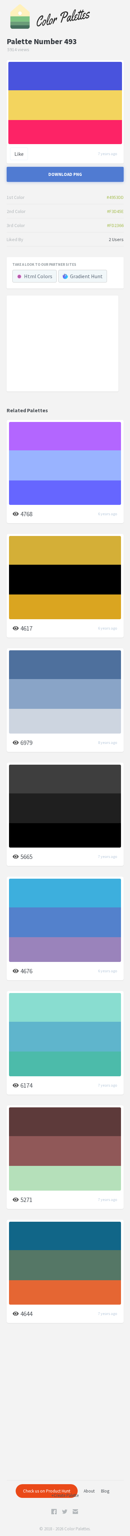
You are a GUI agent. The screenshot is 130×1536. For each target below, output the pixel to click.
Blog (105, 1491)
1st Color (16, 197)
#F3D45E (115, 211)
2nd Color (16, 211)
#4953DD (115, 197)
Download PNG (65, 174)
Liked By (15, 239)
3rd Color (16, 225)
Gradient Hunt (86, 276)
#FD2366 (115, 225)
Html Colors (38, 276)
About (89, 1491)
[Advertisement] (62, 343)
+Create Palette (65, 1495)
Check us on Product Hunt (46, 1491)
